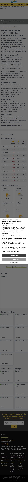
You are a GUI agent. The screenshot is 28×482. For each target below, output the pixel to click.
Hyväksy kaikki (14, 255)
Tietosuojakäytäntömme (14, 262)
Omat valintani (14, 259)
